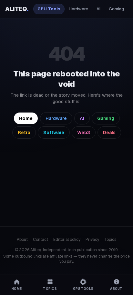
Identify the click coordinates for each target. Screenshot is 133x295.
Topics (110, 239)
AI (98, 9)
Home (26, 118)
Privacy (92, 239)
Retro (24, 132)
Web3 (83, 132)
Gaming (116, 9)
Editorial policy (66, 239)
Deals (109, 132)
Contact (40, 239)
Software (53, 132)
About (22, 239)
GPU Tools (48, 9)
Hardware (78, 9)
